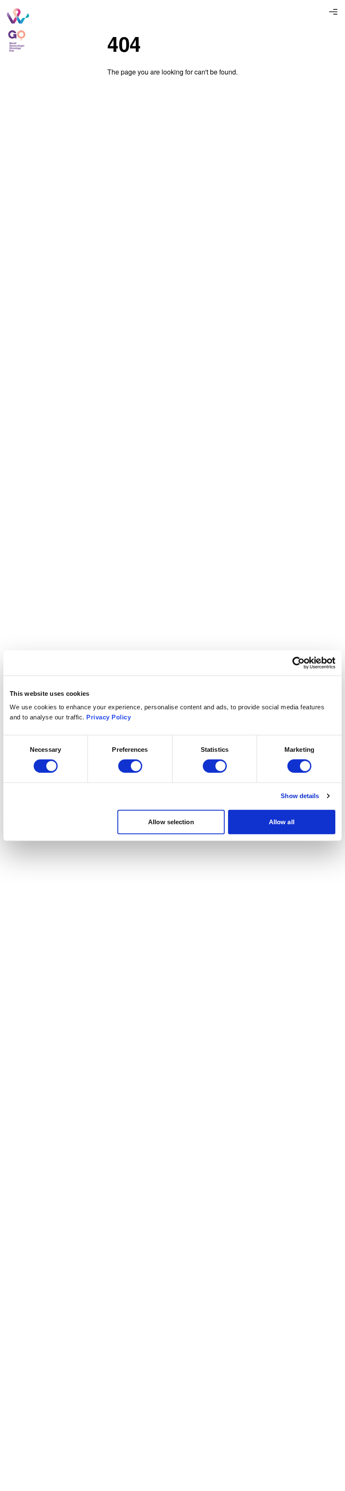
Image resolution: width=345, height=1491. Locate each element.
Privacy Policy (108, 716)
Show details (300, 795)
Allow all (282, 821)
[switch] (130, 766)
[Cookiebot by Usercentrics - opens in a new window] (298, 663)
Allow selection (171, 821)
